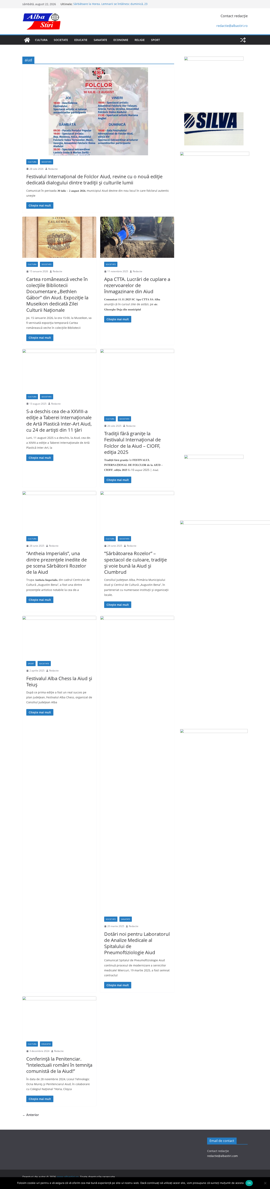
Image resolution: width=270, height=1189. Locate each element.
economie (120, 40)
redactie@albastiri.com (222, 1156)
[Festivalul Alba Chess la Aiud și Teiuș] (59, 636)
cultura (41, 40)
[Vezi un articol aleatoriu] (243, 40)
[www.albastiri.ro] (27, 40)
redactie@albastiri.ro (232, 26)
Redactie (53, 169)
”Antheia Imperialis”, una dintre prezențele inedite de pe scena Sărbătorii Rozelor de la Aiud (56, 562)
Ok (249, 1182)
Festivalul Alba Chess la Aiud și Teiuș (59, 681)
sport (155, 40)
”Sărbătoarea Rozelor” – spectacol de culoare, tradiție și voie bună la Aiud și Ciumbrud (135, 562)
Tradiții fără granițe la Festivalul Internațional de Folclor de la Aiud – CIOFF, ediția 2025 (132, 442)
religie (140, 40)
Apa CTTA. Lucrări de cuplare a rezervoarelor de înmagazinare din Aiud (137, 285)
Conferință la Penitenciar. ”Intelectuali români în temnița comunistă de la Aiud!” (59, 1064)
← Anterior (30, 1115)
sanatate (100, 40)
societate (61, 40)
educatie (80, 40)
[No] (265, 1183)
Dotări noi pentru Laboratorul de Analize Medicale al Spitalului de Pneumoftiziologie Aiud (137, 943)
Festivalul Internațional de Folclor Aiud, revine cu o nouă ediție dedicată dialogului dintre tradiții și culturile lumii (94, 179)
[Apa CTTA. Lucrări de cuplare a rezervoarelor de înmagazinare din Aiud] (137, 237)
